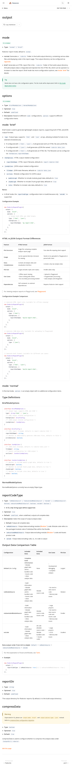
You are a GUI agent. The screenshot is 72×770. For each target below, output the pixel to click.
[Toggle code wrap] (64, 207)
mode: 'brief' (62, 70)
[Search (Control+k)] (62, 3)
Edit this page (6, 748)
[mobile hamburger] (68, 3)
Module (43, 526)
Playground (42, 291)
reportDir (7, 62)
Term (38, 653)
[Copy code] (67, 207)
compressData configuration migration (22, 720)
